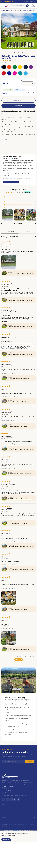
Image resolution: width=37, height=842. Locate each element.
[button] (5, 60)
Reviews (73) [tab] (10, 231)
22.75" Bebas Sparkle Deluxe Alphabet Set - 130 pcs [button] (20, 499)
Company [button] (5, 811)
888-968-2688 (8, 786)
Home (3, 10)
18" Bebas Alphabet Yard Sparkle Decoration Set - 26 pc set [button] (18, 426)
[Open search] (3, 236)
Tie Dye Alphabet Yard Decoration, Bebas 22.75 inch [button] (20, 449)
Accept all (6, 839)
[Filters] (8, 236)
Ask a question (18, 223)
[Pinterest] (14, 799)
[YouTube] (18, 799)
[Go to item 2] (19, 214)
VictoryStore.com (11, 824)
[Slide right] (23, 53)
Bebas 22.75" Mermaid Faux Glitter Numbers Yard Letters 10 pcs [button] (18, 378)
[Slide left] (14, 53)
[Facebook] (3, 799)
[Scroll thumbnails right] (33, 215)
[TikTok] (11, 799)
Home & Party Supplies (12, 10)
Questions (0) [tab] (27, 231)
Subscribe (29, 761)
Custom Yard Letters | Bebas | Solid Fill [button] (20, 300)
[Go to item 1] (7, 214)
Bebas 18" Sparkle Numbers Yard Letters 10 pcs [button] (20, 402)
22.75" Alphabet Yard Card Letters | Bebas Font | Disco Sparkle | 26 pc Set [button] (21, 474)
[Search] (27, 5)
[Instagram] (7, 799)
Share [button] (5, 139)
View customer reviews (11, 181)
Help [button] (3, 817)
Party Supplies (24, 10)
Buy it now (18, 105)
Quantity (23, 80)
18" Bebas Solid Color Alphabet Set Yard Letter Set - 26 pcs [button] (20, 274)
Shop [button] (3, 804)
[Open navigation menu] (2, 5)
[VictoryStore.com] (7, 5)
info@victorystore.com (10, 793)
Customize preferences (8, 835)
